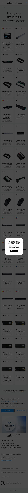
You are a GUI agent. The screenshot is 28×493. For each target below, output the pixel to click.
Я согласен (14, 250)
